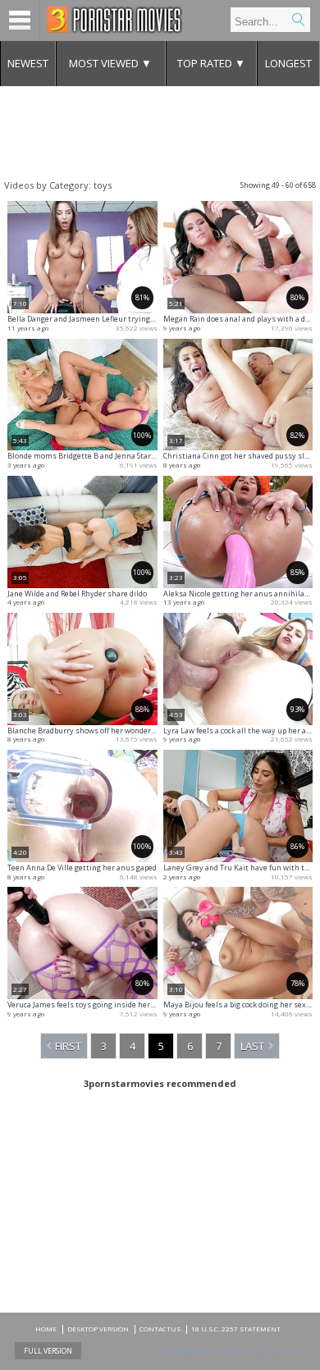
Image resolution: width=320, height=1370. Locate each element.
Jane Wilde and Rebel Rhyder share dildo (77, 593)
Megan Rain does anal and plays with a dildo (240, 318)
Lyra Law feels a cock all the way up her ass (238, 730)
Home (46, 1328)
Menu (20, 20)
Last (252, 1046)
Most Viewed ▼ (110, 63)
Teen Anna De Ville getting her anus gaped (82, 867)
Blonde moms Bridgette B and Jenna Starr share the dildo (108, 455)
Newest (27, 63)
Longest (288, 63)
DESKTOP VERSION (98, 1328)
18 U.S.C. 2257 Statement (236, 1328)
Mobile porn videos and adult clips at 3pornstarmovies (114, 20)
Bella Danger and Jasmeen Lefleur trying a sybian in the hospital (121, 318)
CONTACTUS (160, 1328)
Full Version (48, 1350)
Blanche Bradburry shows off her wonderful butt (92, 730)
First (68, 1046)
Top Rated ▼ (211, 63)
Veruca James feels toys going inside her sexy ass (94, 1004)
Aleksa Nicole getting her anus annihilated (239, 593)
